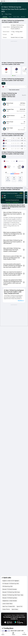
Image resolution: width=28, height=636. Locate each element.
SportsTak (3, 1)
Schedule (8, 202)
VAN (6, 148)
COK (6, 143)
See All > (24, 95)
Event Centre (15, 202)
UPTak (11, 1)
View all (25, 188)
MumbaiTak (15, 1)
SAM (6, 140)
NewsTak (7, 1)
